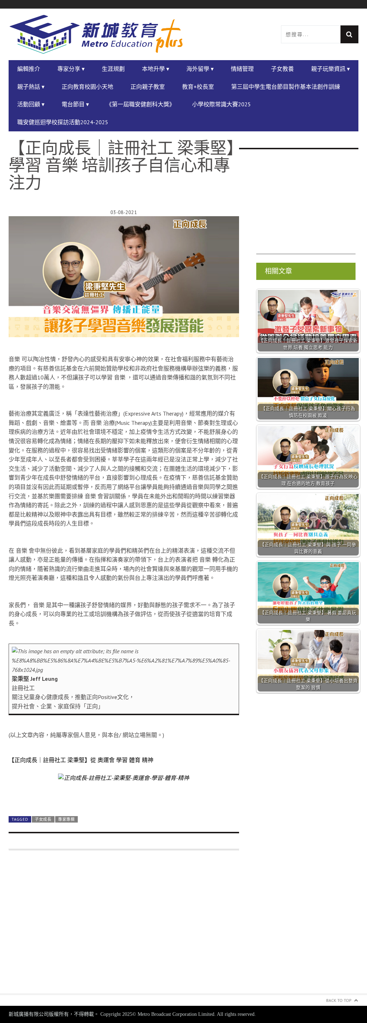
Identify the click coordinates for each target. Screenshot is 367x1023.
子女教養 (282, 68)
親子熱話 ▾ (30, 86)
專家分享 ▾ (71, 68)
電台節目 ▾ (75, 104)
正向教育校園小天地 (87, 86)
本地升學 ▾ (155, 68)
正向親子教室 (147, 86)
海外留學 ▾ (200, 68)
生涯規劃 (113, 68)
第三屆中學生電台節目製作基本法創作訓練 (285, 86)
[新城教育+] (96, 34)
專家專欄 (66, 819)
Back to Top (339, 1000)
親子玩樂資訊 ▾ (330, 68)
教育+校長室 (198, 86)
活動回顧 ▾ (30, 104)
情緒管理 (242, 68)
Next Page (124, 793)
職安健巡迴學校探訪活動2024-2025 (62, 122)
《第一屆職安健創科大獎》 (140, 104)
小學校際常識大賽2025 (221, 104)
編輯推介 (28, 68)
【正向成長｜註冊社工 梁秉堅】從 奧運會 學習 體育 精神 (81, 759)
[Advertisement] (124, 926)
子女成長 (43, 819)
